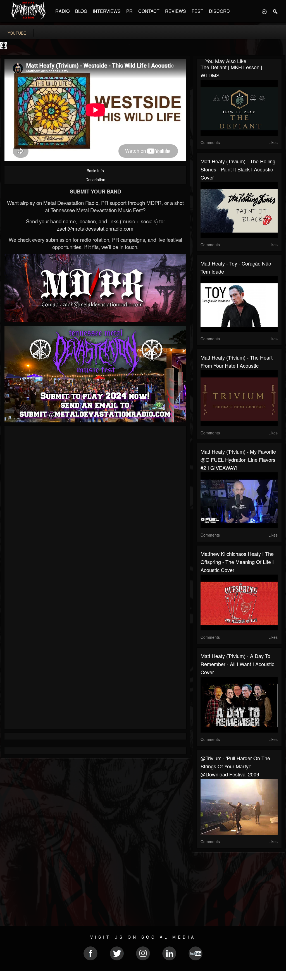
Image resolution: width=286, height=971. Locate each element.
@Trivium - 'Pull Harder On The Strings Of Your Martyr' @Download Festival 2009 (235, 766)
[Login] (264, 11)
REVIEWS (175, 11)
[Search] (275, 11)
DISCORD (219, 11)
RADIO (62, 11)
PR (129, 11)
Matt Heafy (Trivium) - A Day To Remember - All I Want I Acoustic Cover (237, 664)
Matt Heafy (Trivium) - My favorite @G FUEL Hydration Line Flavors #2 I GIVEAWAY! (238, 459)
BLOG (81, 11)
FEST (197, 11)
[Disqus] (95, 505)
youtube (17, 33)
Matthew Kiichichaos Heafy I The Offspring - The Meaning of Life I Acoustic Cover (237, 561)
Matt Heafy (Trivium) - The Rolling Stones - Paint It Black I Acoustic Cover (238, 169)
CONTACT (148, 11)
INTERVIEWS (107, 11)
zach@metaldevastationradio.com (95, 228)
